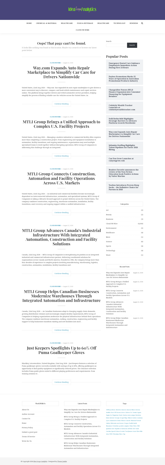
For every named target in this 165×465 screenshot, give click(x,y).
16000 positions (110, 410)
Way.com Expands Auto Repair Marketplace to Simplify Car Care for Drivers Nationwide (61, 72)
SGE (134, 428)
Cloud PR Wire (82, 30)
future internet (110, 418)
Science (109, 241)
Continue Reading (61, 104)
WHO (111, 434)
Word (108, 255)
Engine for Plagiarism (112, 415)
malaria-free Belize (115, 420)
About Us (25, 410)
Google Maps (124, 418)
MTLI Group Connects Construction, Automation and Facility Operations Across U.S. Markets (61, 178)
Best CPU (113, 412)
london (134, 418)
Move (108, 237)
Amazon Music (130, 410)
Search (108, 41)
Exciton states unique (129, 415)
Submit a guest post (29, 432)
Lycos (108, 420)
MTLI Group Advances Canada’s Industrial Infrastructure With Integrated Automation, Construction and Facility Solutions (61, 237)
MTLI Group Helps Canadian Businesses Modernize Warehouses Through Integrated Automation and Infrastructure (61, 296)
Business (134, 23)
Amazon (123, 410)
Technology (119, 23)
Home (29, 23)
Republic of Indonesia (121, 428)
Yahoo (121, 434)
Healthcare (67, 23)
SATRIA (130, 428)
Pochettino (116, 426)
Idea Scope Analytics (40, 461)
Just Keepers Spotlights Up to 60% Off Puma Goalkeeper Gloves (61, 350)
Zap (124, 434)
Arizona (137, 410)
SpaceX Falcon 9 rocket (118, 431)
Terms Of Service (28, 436)
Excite (120, 415)
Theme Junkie (62, 461)
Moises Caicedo (126, 420)
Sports (108, 246)
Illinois (130, 418)
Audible (108, 412)
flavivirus (138, 415)
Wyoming (116, 434)
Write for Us (27, 441)
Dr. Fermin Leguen (135, 412)
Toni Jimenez (129, 431)
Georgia (117, 418)
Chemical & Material (46, 23)
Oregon (126, 423)
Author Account (28, 414)
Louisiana (140, 418)
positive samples (124, 426)
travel (134, 431)
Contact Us (26, 419)
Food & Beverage (85, 23)
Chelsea (127, 412)
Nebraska (113, 423)
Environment (111, 228)
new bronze (120, 423)
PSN (138, 426)
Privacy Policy (27, 428)
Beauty (108, 215)
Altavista (118, 410)
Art (107, 210)
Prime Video (133, 426)
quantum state (110, 428)
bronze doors (121, 412)
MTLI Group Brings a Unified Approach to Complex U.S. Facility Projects (61, 124)
